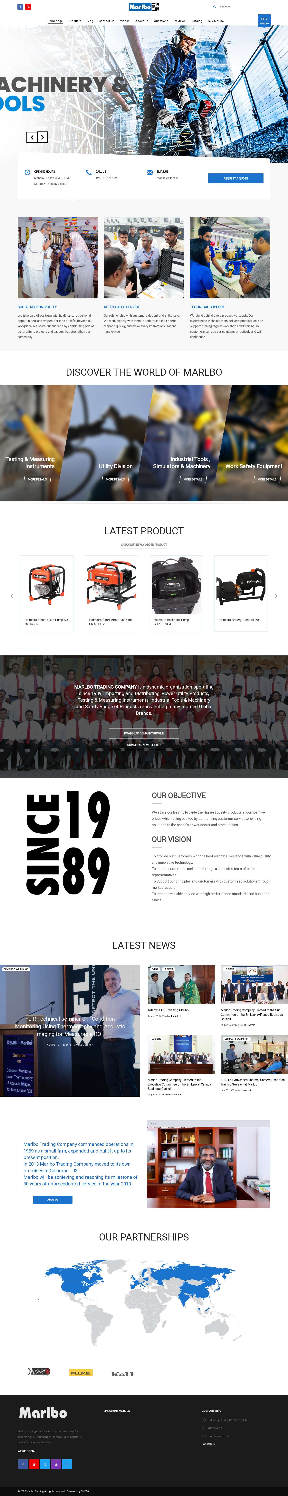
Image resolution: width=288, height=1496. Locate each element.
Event (155, 969)
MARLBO (264, 21)
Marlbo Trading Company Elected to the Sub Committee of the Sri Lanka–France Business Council (252, 1014)
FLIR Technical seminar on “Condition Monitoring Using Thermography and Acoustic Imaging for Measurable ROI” (70, 1026)
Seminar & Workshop (16, 969)
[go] (214, 6)
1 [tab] (208, 1201)
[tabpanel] (208, 1167)
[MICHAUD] (165, 1372)
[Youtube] (28, 7)
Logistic (168, 969)
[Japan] (81, 1372)
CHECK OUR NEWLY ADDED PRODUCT (144, 544)
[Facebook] (20, 7)
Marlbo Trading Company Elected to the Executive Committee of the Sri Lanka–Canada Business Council (179, 1084)
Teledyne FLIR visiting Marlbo (168, 1010)
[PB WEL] (207, 1372)
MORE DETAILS (37, 479)
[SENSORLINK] (249, 1372)
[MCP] (123, 1372)
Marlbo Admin (83, 1044)
